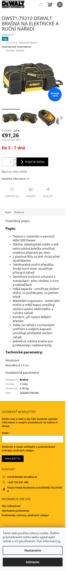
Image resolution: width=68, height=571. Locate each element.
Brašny (24, 379)
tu (58, 541)
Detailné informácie (14, 178)
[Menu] (59, 4)
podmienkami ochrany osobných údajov (28, 448)
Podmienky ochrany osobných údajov (25, 515)
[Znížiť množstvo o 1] (15, 164)
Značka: (15, 50)
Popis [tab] (8, 212)
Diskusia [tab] (19, 212)
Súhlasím (33, 562)
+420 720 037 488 (17, 482)
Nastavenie (32, 550)
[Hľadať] (40, 4)
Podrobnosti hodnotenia (16, 46)
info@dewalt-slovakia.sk (22, 477)
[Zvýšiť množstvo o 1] (15, 160)
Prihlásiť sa (13, 458)
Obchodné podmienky (15, 510)
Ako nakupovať (11, 506)
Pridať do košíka (34, 162)
